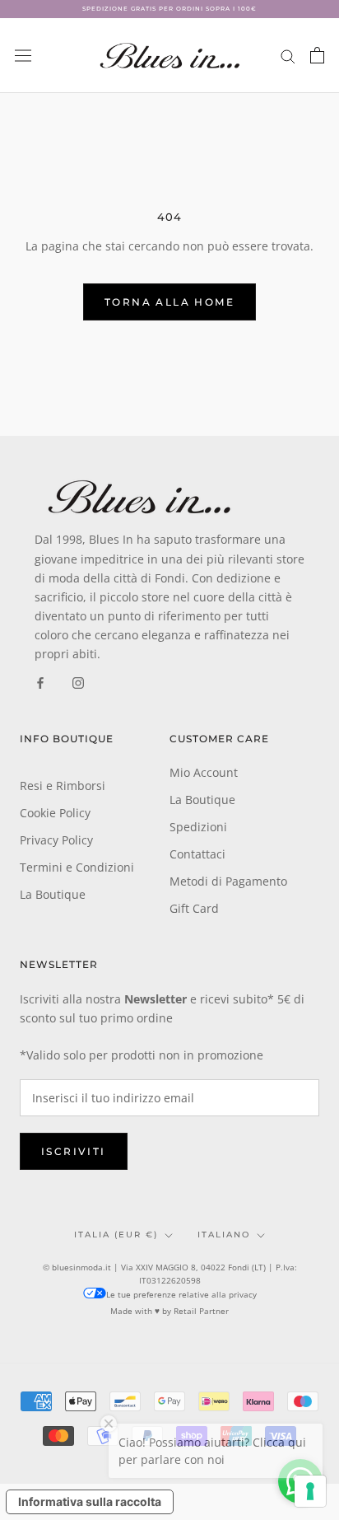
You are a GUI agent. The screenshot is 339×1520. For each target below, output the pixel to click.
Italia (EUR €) (116, 1234)
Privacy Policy (56, 840)
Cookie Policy (55, 813)
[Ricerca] (288, 56)
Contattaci (197, 854)
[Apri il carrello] (317, 55)
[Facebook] (40, 681)
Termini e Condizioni (77, 867)
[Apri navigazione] (23, 55)
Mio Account (204, 772)
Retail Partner (201, 1311)
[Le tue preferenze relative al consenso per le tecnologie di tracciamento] (310, 1491)
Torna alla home (169, 302)
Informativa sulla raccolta (89, 1501)
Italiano (223, 1234)
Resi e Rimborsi (62, 785)
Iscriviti (73, 1151)
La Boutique (53, 894)
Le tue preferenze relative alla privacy (181, 1294)
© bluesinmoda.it (77, 1267)
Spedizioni (198, 827)
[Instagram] (78, 681)
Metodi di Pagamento (228, 881)
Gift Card (194, 908)
